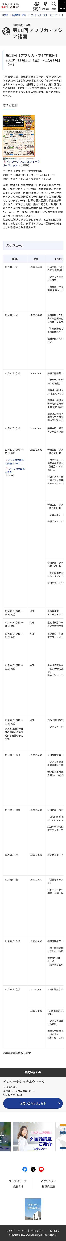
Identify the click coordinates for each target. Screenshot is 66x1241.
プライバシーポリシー (16, 1230)
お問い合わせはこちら (33, 1103)
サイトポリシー (38, 1230)
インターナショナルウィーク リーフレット (21, 163)
